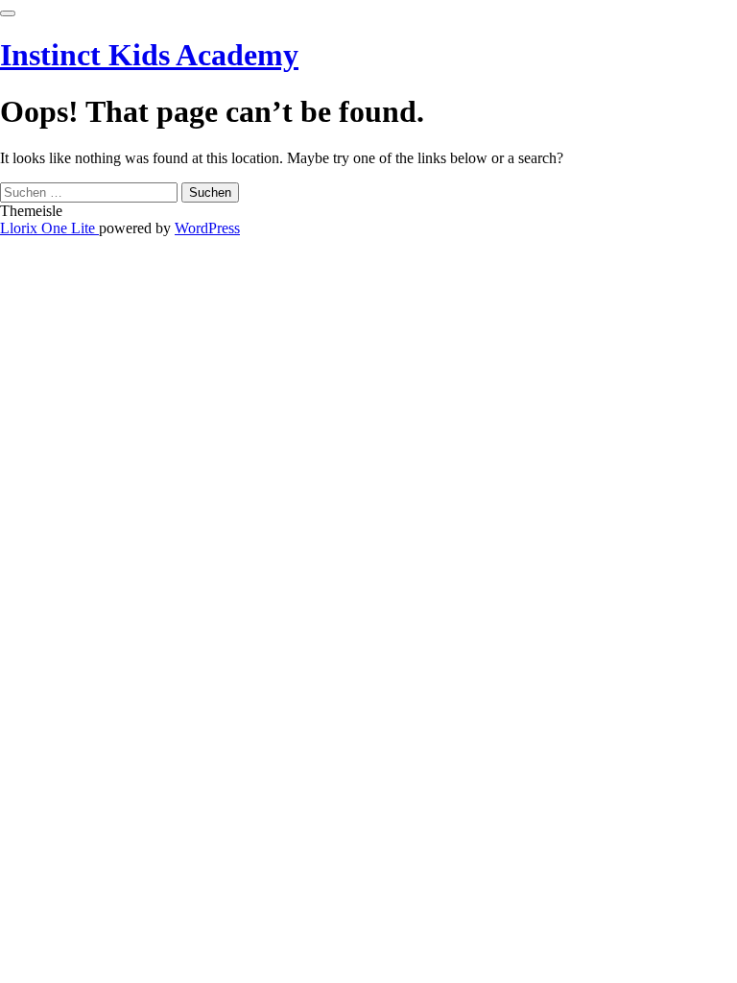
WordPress (207, 228)
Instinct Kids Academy (149, 54)
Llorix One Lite (49, 228)
